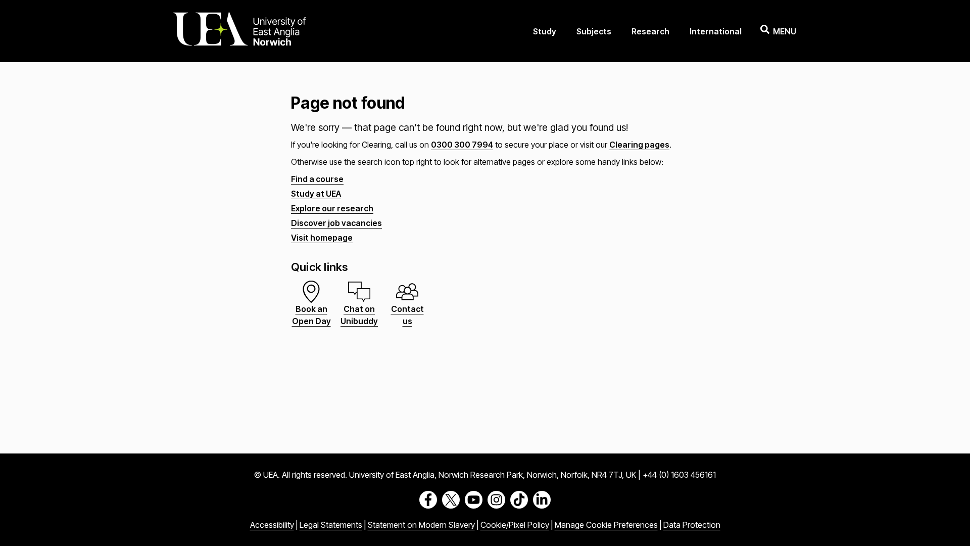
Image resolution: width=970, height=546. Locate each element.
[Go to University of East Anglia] (239, 31)
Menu (784, 31)
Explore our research (332, 208)
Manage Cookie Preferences (606, 525)
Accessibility (272, 525)
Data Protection (691, 525)
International (716, 31)
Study (544, 31)
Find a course (317, 179)
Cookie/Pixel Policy (514, 525)
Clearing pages (639, 145)
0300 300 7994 (462, 145)
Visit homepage (322, 238)
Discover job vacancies (336, 223)
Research (650, 31)
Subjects (593, 31)
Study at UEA (316, 194)
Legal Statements (331, 525)
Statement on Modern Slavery (421, 525)
